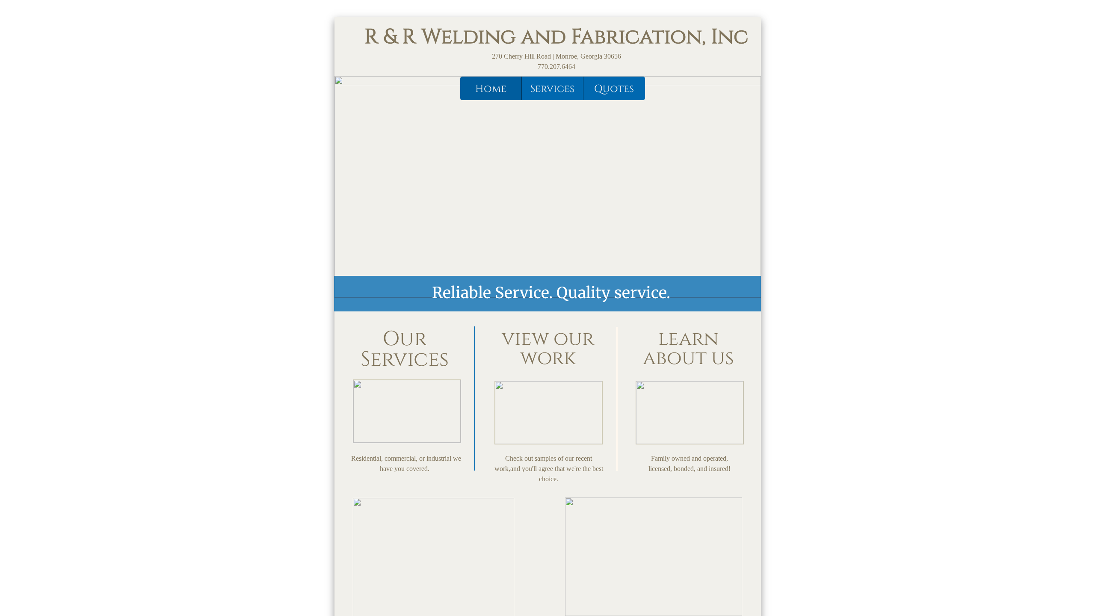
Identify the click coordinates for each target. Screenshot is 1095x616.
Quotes (614, 89)
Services (552, 89)
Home (490, 89)
